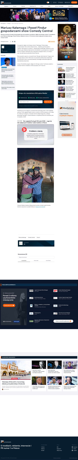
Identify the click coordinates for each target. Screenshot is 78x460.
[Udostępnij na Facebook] (13, 41)
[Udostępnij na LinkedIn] (14, 41)
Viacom (38, 237)
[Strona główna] (6, 2)
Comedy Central (31, 237)
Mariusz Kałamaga (22, 237)
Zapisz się (47, 101)
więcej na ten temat (40, 206)
